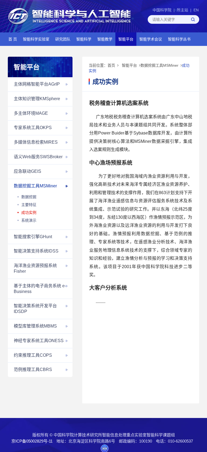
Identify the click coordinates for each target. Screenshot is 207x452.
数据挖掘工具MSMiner (35, 186)
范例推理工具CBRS (33, 369)
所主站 (182, 10)
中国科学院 (162, 10)
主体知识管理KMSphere (37, 98)
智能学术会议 (150, 39)
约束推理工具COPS (33, 355)
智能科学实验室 (36, 39)
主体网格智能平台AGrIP (37, 84)
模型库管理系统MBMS (35, 326)
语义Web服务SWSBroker (38, 156)
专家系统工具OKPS (33, 127)
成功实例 (28, 212)
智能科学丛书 (179, 39)
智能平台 (125, 39)
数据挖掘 (28, 197)
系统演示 (28, 220)
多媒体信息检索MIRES (36, 142)
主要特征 (28, 205)
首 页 (12, 39)
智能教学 (104, 39)
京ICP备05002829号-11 (32, 441)
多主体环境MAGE (31, 113)
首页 (111, 65)
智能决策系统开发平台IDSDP (35, 308)
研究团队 (62, 39)
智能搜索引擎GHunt (33, 236)
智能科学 (83, 39)
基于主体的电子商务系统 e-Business (40, 289)
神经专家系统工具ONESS (39, 340)
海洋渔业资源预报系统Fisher (35, 268)
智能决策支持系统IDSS (36, 251)
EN (196, 10)
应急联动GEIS (27, 171)
